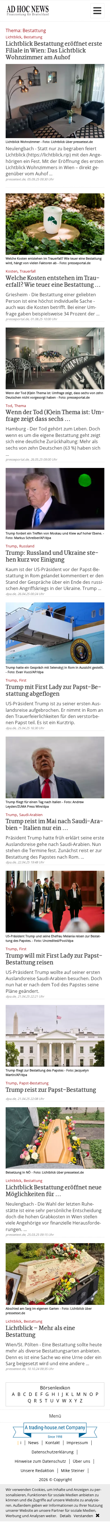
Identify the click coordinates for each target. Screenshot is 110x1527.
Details (65, 1515)
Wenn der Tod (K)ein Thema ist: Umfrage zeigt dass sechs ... (55, 416)
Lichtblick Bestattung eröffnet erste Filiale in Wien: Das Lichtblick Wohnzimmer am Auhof (54, 50)
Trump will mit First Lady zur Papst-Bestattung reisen (54, 959)
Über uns (81, 1461)
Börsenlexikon (55, 1388)
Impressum (77, 1442)
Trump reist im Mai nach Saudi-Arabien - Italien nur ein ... (54, 825)
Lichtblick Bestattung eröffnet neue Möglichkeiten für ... (54, 1191)
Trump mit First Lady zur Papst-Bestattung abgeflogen (53, 691)
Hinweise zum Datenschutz (40, 1461)
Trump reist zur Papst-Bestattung (51, 1090)
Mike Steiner (73, 1470)
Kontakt (52, 1442)
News (33, 1442)
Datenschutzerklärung (53, 1452)
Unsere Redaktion (37, 1470)
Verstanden (83, 1515)
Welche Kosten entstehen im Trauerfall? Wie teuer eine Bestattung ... (53, 282)
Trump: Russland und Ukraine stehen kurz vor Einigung (52, 557)
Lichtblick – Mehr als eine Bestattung (40, 1332)
